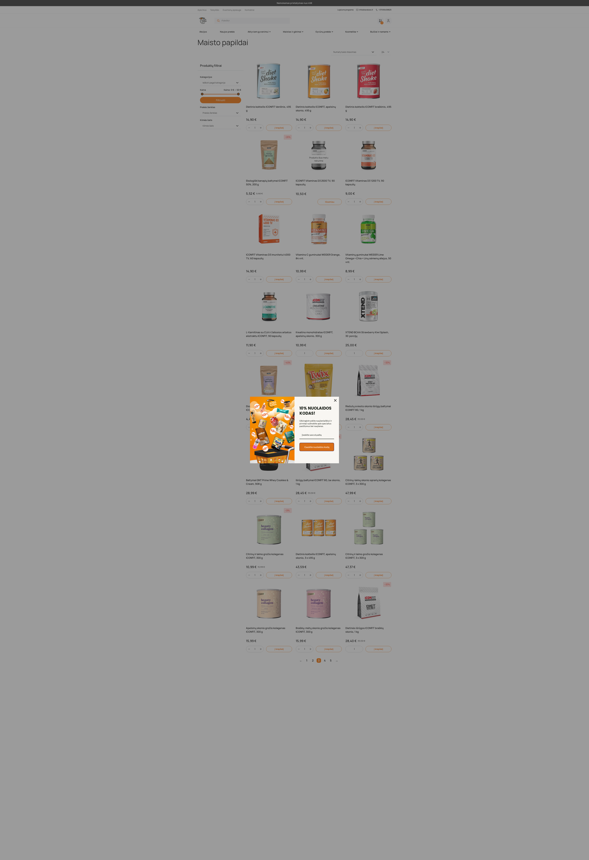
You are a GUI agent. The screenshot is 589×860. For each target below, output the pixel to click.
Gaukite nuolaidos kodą (316, 446)
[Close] (335, 400)
